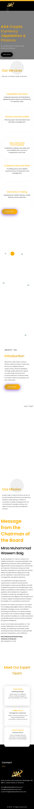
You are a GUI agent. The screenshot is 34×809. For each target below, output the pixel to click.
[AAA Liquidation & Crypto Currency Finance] (16, 4)
